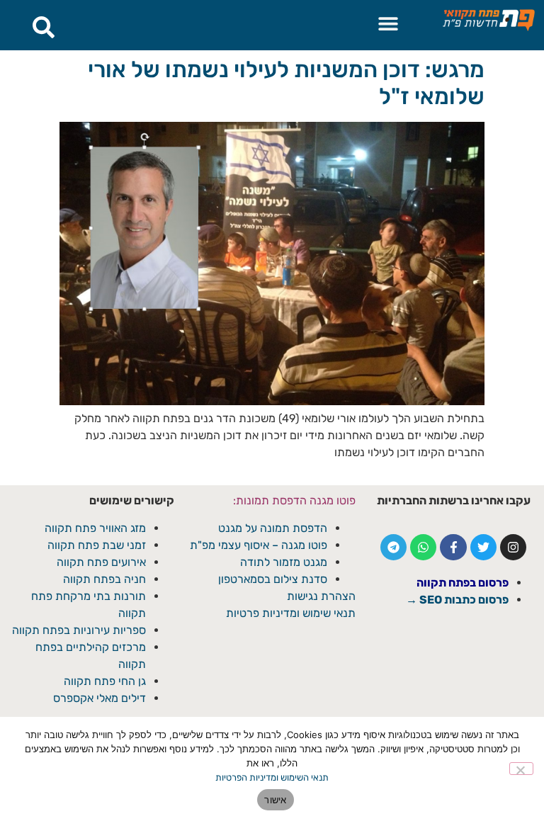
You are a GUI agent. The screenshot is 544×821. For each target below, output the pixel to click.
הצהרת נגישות (321, 596)
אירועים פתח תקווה (101, 562)
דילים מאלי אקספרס (99, 698)
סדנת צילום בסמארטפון (272, 579)
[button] (388, 23)
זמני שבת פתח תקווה (96, 545)
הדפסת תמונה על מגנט (272, 528)
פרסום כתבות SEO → (457, 599)
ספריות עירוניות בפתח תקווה (79, 630)
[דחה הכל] (521, 768)
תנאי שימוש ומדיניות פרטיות (291, 613)
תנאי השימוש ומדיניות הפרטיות (272, 777)
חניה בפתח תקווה (104, 579)
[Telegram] (393, 547)
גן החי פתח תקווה (105, 681)
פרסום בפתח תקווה (462, 582)
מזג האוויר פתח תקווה (95, 528)
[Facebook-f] (453, 547)
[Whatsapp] (423, 547)
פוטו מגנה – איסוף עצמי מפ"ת (258, 545)
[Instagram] (513, 547)
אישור (275, 799)
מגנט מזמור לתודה (282, 562)
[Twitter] (483, 547)
